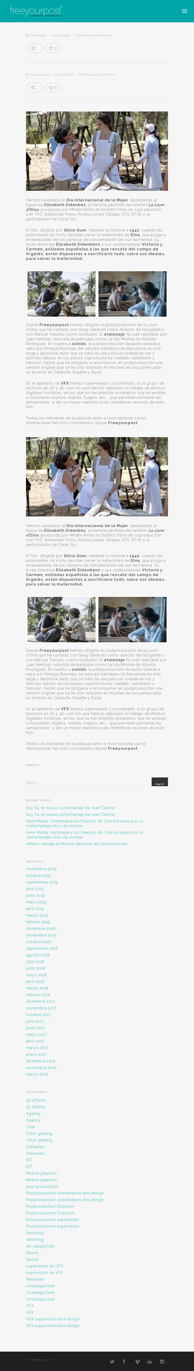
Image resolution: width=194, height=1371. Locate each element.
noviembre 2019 (41, 869)
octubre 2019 (38, 875)
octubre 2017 (38, 1014)
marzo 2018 (37, 988)
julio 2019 (35, 889)
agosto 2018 (38, 955)
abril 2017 (35, 1041)
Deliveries (35, 1147)
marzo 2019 (37, 915)
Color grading (39, 1133)
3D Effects (36, 1100)
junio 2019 (35, 895)
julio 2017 (35, 1021)
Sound (32, 1253)
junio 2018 (35, 968)
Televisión (35, 1279)
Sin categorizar (40, 1246)
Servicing (35, 1233)
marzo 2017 (37, 1048)
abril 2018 (35, 981)
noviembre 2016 (41, 1067)
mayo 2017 (36, 1034)
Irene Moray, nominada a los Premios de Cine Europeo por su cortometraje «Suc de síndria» (84, 823)
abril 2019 (35, 908)
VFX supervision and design (52, 1319)
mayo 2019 (36, 902)
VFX (30, 1306)
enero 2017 (36, 1054)
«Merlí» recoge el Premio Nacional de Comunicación (76, 844)
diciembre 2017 (40, 1001)
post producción (42, 1186)
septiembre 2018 (42, 948)
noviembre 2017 (41, 1008)
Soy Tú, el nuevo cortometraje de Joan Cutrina (70, 808)
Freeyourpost (40, 74)
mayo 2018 (36, 975)
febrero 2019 (38, 922)
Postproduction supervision (52, 1219)
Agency (33, 1113)
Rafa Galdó (38, 35)
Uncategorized (40, 1286)
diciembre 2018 (41, 928)
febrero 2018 (38, 995)
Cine (30, 1127)
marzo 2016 (37, 1074)
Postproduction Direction (93, 35)
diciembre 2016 (41, 1061)
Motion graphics (41, 1173)
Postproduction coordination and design (65, 1193)
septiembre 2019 (42, 882)
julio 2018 (35, 961)
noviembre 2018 (41, 935)
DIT (29, 1160)
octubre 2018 (38, 942)
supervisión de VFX (44, 1266)
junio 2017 (35, 1028)
